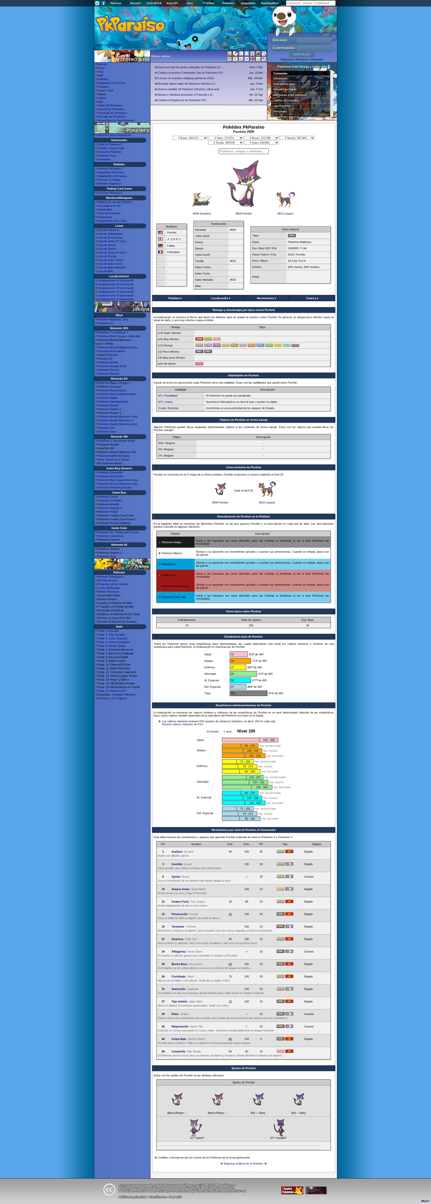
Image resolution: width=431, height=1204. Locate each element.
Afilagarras (179, 951)
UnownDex (104, 159)
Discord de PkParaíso (111, 109)
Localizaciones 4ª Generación (116, 287)
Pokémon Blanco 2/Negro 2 (114, 382)
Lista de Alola (105, 271)
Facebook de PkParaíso (112, 112)
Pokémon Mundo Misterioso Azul (117, 424)
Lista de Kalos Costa (110, 263)
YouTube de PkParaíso (111, 116)
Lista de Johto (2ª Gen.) (112, 241)
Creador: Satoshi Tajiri (111, 148)
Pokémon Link (106, 427)
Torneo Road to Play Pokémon (116, 120)
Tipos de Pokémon (109, 213)
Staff (100, 75)
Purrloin (300, 254)
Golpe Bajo (179, 1038)
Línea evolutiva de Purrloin (243, 467)
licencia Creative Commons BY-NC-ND (221, 1191)
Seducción (179, 988)
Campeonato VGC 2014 (112, 220)
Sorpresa (177, 939)
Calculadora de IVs (109, 205)
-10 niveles (212, 731)
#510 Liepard (285, 213)
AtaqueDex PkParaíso (111, 172)
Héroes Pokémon (108, 591)
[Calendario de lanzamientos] (247, 54)
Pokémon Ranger (108, 405)
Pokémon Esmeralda (110, 472)
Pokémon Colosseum (110, 535)
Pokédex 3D (105, 358)
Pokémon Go (105, 323)
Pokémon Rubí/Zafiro (110, 476)
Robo (175, 1013)
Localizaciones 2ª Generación (116, 295)
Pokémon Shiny (107, 155)
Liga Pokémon (282, 105)
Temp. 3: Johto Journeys (113, 638)
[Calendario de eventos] (252, 54)
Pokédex (228, 3)
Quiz (190, 3)
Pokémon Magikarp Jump (113, 319)
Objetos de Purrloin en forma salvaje (244, 419)
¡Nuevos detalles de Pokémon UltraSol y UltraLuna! (188, 89)
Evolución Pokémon (109, 151)
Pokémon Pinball (107, 511)
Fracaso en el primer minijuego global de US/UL (186, 78)
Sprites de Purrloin (243, 1068)
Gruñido (177, 864)
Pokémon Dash (107, 431)
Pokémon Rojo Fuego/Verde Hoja (118, 480)
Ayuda (176, 876)
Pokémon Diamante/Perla (113, 401)
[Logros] (258, 59)
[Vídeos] (229, 59)
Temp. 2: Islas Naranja (111, 634)
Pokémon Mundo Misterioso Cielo (118, 416)
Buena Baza (179, 964)
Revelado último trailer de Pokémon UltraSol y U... (187, 83)
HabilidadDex (269, 3)
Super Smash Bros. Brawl (113, 459)
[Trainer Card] (252, 59)
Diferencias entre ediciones (289, 94)
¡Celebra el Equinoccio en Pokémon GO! (181, 100)
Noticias (116, 3)
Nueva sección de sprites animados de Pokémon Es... (190, 67)
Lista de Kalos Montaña (112, 267)
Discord (135, 3)
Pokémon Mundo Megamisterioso (118, 347)
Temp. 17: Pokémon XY (112, 690)
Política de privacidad (133, 1197)
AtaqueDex (248, 3)
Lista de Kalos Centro (110, 259)
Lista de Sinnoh (107, 248)
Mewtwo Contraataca (110, 576)
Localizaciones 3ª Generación (116, 291)
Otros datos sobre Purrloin (243, 611)
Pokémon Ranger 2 (109, 409)
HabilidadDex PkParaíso (112, 176)
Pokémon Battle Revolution (114, 455)
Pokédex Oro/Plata (109, 179)
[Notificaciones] (235, 59)
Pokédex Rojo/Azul (109, 183)
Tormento (178, 926)
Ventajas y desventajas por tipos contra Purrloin (243, 309)
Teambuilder (105, 209)
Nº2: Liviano (165, 401)
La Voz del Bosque (109, 587)
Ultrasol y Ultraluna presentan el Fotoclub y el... (185, 94)
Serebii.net (177, 1157)
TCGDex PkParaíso (110, 192)
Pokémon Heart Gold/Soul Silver (117, 394)
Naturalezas (105, 217)
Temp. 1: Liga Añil (108, 630)
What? (425, 1201)
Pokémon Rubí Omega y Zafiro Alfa (119, 336)
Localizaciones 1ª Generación (116, 299)
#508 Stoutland (202, 213)
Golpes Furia (180, 901)
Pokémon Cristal (107, 496)
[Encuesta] (264, 59)
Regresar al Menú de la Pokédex (243, 1163)
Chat (100, 71)
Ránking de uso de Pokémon (115, 202)
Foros (101, 67)
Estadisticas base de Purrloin (243, 636)
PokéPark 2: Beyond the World (116, 440)
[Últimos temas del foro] (241, 54)
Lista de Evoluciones (110, 237)
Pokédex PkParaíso (110, 168)
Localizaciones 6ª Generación (116, 280)
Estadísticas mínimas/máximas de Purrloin (243, 705)
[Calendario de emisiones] (258, 54)
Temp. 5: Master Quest (111, 645)
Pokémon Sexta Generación (114, 135)
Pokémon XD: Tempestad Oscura (118, 532)
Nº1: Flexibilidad (167, 395)
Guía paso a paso (284, 83)
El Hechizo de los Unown (113, 584)
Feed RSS (175, 1197)
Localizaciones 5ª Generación (116, 284)
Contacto (103, 86)
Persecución (180, 914)
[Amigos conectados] (241, 59)
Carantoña (178, 1051)
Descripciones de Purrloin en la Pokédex (243, 516)
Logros (102, 97)
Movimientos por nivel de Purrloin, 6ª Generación (244, 829)
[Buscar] (264, 54)
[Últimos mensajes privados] (247, 59)
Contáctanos (157, 1197)
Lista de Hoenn (107, 244)
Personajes (280, 111)
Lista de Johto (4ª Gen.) (112, 252)
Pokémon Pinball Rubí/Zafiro (115, 487)
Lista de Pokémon (108, 230)
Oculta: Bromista (168, 408)
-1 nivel (227, 731)
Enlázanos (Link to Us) (111, 82)
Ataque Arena (181, 889)
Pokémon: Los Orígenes (112, 698)
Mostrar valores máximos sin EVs (182, 724)
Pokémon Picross (108, 369)
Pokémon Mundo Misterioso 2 (115, 420)
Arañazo (177, 851)
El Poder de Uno (107, 580)
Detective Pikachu (108, 373)
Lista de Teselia (107, 256)
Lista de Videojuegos (110, 233)
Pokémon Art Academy (111, 351)
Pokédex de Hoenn (285, 89)
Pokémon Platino (108, 397)
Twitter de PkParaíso (110, 105)
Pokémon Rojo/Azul (109, 507)
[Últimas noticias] (229, 53)
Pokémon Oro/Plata (109, 500)
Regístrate (287, 59)
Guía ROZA (154, 3)
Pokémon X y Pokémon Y (113, 332)
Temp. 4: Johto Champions (114, 642)
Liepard (254, 474)
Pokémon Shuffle (108, 362)
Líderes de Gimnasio (286, 100)
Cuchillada (179, 976)
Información (280, 78)
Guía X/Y (172, 3)
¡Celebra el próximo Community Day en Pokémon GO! (190, 72)
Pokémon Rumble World (112, 366)
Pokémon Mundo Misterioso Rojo (117, 483)
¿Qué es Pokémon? (110, 144)
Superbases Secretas (286, 116)
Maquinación (180, 1026)
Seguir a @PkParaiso (108, 44)
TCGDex (208, 3)
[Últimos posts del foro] (235, 54)
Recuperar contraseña (309, 59)
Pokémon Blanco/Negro (112, 390)
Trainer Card (105, 90)
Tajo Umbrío (180, 1001)
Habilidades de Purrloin (243, 375)
